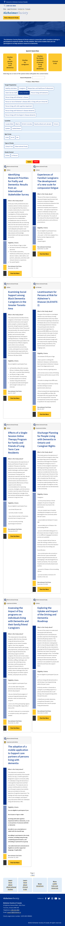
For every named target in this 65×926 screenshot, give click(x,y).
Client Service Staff (11, 93)
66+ (17, 137)
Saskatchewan (16, 128)
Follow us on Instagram (52, 898)
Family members (24, 93)
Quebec (7, 128)
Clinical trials (55, 62)
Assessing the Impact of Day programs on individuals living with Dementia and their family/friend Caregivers (18, 617)
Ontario (56, 124)
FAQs (4, 9)
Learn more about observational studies (11, 884)
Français (27, 9)
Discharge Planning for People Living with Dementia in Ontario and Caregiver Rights (47, 439)
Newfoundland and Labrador (43, 124)
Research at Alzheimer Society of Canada (17, 2)
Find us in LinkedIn (59, 898)
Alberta (17, 124)
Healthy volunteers (11, 88)
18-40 (7, 137)
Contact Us (21, 9)
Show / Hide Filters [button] (33, 82)
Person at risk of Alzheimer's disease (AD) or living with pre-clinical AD (26, 102)
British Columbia (27, 124)
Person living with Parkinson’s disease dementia (19, 110)
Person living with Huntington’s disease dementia (20, 115)
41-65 (12, 137)
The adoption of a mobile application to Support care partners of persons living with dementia (18, 755)
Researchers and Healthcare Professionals (40, 88)
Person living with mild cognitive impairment (18, 106)
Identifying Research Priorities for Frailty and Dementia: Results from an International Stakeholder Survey (18, 184)
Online (7, 155)
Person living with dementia (39, 93)
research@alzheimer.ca (14, 912)
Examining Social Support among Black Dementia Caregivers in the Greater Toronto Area (17, 300)
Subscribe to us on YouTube (56, 898)
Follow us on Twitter (49, 898)
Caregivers (22, 88)
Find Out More (14, 273)
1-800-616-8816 (14, 910)
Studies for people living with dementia (9, 62)
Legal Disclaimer (12, 9)
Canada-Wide (9, 124)
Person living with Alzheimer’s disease (16, 97)
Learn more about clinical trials (25, 884)
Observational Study (21, 146)
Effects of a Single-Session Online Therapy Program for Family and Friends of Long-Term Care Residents (18, 442)
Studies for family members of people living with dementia (40, 62)
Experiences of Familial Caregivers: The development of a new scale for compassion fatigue (48, 181)
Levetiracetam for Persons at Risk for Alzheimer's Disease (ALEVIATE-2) (47, 298)
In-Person (15, 155)
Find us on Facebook (45, 898)
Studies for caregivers (25, 62)
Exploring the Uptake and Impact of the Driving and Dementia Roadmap (47, 614)
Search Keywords (25, 77)
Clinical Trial (9, 146)
